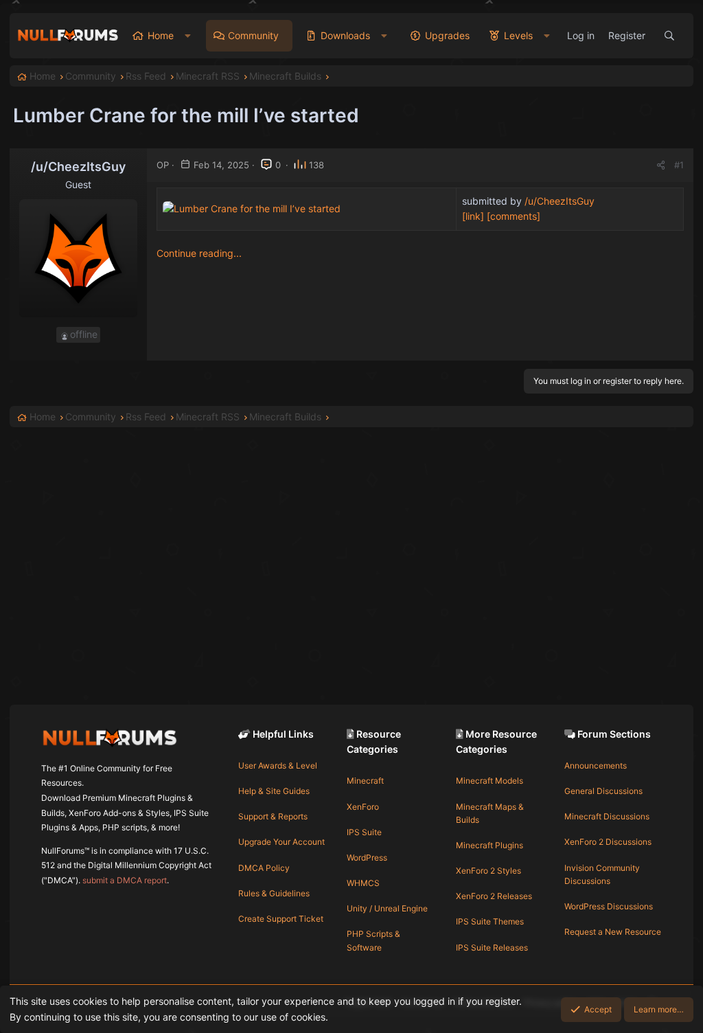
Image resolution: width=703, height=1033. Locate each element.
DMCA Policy (264, 868)
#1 (679, 164)
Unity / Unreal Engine (387, 908)
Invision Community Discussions (602, 874)
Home (161, 35)
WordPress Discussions (608, 906)
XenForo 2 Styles (488, 870)
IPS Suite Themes (490, 921)
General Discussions (603, 791)
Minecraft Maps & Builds (490, 813)
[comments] (513, 216)
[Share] (660, 165)
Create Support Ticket (280, 918)
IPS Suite (364, 832)
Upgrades (447, 35)
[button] (187, 36)
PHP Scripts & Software (373, 940)
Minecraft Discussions (606, 816)
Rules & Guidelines (274, 893)
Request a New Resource (612, 932)
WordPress (367, 857)
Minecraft (365, 780)
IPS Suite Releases (492, 947)
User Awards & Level (277, 765)
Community (253, 35)
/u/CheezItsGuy (560, 201)
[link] (473, 216)
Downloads (345, 35)
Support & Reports (273, 816)
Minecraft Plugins (489, 845)
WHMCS (363, 883)
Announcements (595, 765)
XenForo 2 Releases (494, 896)
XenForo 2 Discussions (608, 842)
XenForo (363, 807)
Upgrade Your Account (281, 842)
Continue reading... (199, 253)
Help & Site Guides (274, 791)
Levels (518, 35)
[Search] (669, 36)
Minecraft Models (489, 780)
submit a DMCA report (124, 880)
